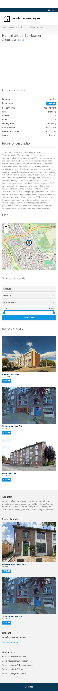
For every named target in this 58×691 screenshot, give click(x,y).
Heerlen (40, 27)
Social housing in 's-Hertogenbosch (17, 665)
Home (4, 27)
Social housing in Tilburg (13, 669)
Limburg (32, 27)
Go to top (29, 687)
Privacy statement (10, 643)
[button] (29, 243)
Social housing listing (17, 27)
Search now (29, 318)
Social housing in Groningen (14, 657)
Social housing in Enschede (14, 673)
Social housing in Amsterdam (15, 661)
